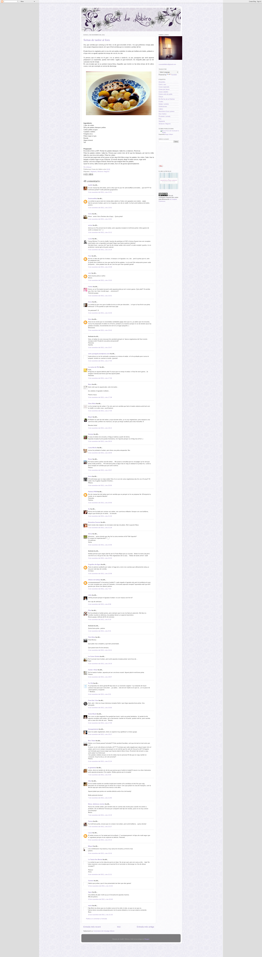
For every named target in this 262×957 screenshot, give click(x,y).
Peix (160, 119)
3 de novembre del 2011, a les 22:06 (100, 545)
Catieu (90, 286)
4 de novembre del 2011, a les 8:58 (99, 604)
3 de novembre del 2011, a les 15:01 (100, 296)
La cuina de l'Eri (93, 367)
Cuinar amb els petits (165, 94)
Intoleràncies (163, 106)
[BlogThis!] (86, 174)
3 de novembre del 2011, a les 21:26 (100, 516)
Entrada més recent (92, 927)
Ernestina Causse (94, 522)
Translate (174, 74)
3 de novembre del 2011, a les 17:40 (100, 411)
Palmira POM (92, 491)
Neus (90, 384)
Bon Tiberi (91, 740)
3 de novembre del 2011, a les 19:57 (100, 470)
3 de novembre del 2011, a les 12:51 (100, 192)
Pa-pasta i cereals (164, 116)
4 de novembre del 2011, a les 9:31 (99, 631)
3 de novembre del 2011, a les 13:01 (100, 207)
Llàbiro (161, 109)
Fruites (161, 101)
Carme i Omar (92, 670)
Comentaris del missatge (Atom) (103, 931)
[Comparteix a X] (88, 174)
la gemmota (92, 767)
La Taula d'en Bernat (95, 859)
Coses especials (164, 87)
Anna (90, 302)
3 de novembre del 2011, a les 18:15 (100, 441)
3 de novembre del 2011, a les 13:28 (100, 267)
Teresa (90, 821)
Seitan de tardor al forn (97, 40)
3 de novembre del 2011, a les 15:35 (100, 313)
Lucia (90, 238)
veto (89, 273)
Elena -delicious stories (96, 804)
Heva (90, 319)
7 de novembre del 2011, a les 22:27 (100, 826)
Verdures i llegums (103, 171)
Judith (90, 185)
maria (90, 905)
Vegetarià (93, 171)
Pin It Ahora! (87, 167)
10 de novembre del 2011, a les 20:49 (100, 899)
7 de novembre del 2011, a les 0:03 (99, 775)
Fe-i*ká (90, 683)
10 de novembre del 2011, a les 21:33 (100, 914)
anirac (90, 225)
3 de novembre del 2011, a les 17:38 (100, 397)
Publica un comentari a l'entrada (96, 918)
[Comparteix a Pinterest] (92, 174)
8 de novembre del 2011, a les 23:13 (100, 840)
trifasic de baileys (94, 579)
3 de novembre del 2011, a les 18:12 (100, 428)
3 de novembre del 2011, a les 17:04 (100, 361)
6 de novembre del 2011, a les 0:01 (99, 694)
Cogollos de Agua (94, 564)
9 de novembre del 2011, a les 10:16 (100, 853)
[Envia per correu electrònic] (84, 174)
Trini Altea (91, 637)
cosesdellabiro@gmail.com (167, 64)
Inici (119, 927)
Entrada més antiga (145, 927)
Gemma (90, 434)
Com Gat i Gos (93, 700)
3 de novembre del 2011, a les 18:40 (100, 453)
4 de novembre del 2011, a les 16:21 (100, 650)
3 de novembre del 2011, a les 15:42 (100, 330)
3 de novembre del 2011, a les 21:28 (100, 527)
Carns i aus (162, 84)
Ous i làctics (162, 114)
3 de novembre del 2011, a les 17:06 (100, 378)
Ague (90, 892)
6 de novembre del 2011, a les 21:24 (100, 761)
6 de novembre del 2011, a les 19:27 (100, 734)
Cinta (90, 214)
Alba (89, 781)
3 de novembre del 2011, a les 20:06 (100, 502)
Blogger (146, 939)
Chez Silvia (92, 403)
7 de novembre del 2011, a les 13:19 (100, 815)
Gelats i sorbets (164, 104)
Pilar (89, 610)
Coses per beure (164, 89)
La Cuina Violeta (94, 656)
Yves (89, 256)
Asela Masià (92, 714)
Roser (90, 459)
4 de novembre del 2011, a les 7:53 (99, 589)
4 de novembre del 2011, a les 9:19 (99, 619)
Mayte (90, 417)
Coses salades (163, 92)
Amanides (162, 82)
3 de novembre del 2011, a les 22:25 (100, 558)
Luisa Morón (92, 447)
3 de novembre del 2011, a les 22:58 (100, 573)
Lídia (90, 595)
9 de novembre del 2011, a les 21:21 (100, 874)
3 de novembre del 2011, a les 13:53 (100, 280)
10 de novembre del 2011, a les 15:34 (100, 886)
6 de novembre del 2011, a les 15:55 (100, 707)
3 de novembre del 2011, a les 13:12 (100, 232)
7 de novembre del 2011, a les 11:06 (100, 798)
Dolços (161, 96)
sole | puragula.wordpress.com (99, 353)
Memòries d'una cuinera (166, 111)
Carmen (90, 880)
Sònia (90, 534)
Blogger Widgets (169, 134)
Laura (90, 833)
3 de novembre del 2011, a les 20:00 (100, 485)
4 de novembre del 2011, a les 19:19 (100, 663)
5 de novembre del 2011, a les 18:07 (100, 677)
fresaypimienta (93, 729)
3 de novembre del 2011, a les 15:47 (100, 347)
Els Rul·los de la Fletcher (167, 99)
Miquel (90, 846)
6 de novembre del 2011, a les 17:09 (100, 723)
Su (89, 509)
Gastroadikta (92, 198)
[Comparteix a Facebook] (90, 174)
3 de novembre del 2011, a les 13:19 (100, 249)
